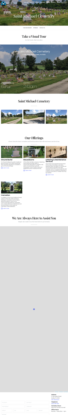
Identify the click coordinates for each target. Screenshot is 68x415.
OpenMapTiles (61, 391)
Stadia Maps (56, 391)
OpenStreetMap (66, 391)
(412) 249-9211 (55, 403)
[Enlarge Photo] (11, 117)
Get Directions (55, 400)
